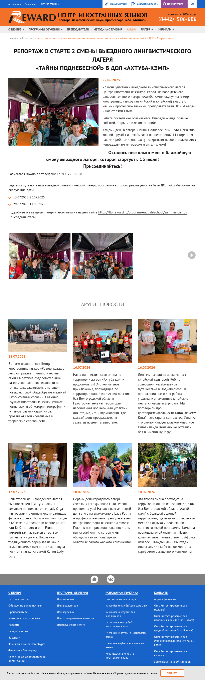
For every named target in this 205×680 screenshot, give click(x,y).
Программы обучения (44, 29)
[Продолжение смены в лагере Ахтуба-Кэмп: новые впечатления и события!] (102, 340)
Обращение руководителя (25, 605)
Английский (14, 3)
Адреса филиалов (165, 599)
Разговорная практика (122, 592)
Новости (27, 38)
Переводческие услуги (71, 625)
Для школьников (67, 605)
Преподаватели (78, 29)
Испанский (30, 3)
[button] (49, 4)
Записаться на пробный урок (172, 661)
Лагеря (146, 29)
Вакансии (14, 637)
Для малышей (65, 599)
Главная (13, 38)
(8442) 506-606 (177, 19)
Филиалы (165, 29)
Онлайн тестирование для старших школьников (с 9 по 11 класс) (174, 641)
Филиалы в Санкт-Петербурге (26, 644)
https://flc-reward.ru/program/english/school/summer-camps (142, 212)
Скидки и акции (18, 631)
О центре (15, 29)
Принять (172, 673)
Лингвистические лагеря (121, 599)
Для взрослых (65, 612)
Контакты (161, 592)
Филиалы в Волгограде (22, 650)
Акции (131, 29)
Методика (108, 29)
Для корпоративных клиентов (75, 618)
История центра (18, 599)
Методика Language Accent (25, 618)
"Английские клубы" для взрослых (126, 605)
